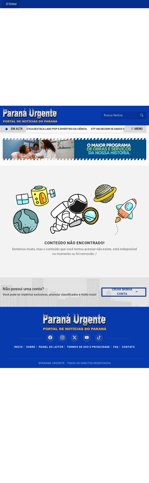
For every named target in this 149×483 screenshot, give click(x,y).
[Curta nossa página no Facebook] (50, 338)
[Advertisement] (74, 49)
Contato (128, 347)
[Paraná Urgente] (30, 115)
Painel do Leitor (51, 347)
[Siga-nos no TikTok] (99, 338)
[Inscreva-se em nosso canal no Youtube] (87, 338)
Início (18, 347)
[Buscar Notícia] (141, 115)
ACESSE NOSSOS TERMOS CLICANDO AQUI (67, 478)
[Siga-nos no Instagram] (62, 338)
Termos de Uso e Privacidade (88, 347)
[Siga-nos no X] (75, 338)
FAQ (115, 347)
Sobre (30, 347)
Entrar (12, 4)
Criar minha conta (122, 292)
